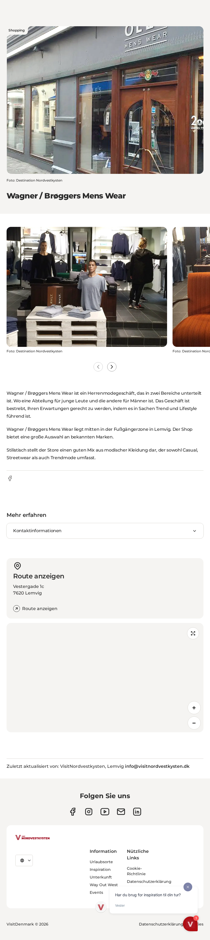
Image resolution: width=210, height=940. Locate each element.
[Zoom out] (194, 723)
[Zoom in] (194, 707)
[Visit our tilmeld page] (121, 811)
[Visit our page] (72, 811)
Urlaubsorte (101, 861)
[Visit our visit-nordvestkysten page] (137, 811)
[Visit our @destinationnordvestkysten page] (105, 811)
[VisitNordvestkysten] (32, 838)
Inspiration (100, 869)
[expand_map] (193, 633)
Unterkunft (101, 877)
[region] (105, 677)
